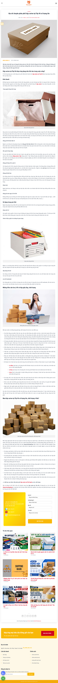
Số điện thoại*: (31, 500)
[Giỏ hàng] (56, 3)
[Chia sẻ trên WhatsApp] (22, 616)
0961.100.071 (11, 509)
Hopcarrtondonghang (7, 487)
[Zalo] (3, 673)
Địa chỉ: (29, 505)
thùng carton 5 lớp (17, 156)
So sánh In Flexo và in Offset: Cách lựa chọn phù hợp (15, 605)
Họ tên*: (29, 495)
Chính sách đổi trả (35, 654)
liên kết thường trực (37, 621)
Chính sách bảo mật (36, 657)
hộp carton (38, 84)
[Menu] (2, 3)
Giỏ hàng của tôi (6, 660)
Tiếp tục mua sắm (6, 663)
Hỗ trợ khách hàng (35, 663)
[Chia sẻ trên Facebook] (25, 616)
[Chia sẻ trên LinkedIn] (35, 616)
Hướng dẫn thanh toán (36, 660)
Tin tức (29, 11)
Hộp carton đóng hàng (34, 17)
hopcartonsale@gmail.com (14, 515)
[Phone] (3, 678)
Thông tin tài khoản (6, 657)
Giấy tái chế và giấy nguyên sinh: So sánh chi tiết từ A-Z (43, 552)
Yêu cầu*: (30, 510)
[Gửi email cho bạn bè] (30, 616)
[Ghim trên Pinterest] (33, 616)
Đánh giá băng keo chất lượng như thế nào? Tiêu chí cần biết (43, 605)
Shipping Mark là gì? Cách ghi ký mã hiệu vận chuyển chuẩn (15, 579)
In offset (11, 365)
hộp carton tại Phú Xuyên (26, 482)
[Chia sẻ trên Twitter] (28, 616)
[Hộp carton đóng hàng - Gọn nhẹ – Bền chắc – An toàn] (29, 3)
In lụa (10, 372)
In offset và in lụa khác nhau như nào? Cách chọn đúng (15, 552)
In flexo (11, 370)
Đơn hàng (5, 654)
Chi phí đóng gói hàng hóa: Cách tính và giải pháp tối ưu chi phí (43, 579)
